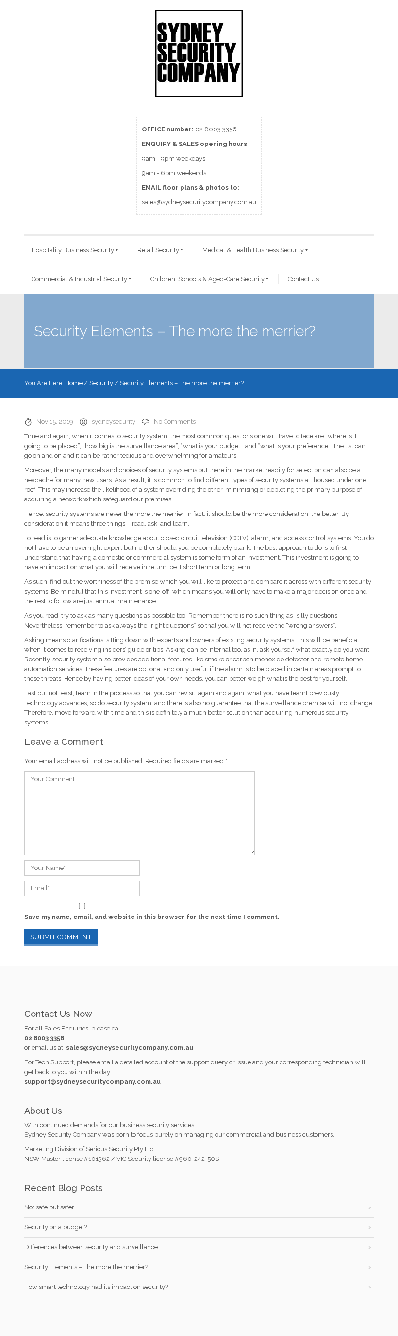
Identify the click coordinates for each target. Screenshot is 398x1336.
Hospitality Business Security (75, 250)
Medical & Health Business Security (255, 250)
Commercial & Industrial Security (81, 279)
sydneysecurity (113, 421)
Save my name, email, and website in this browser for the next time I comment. (152, 916)
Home (74, 382)
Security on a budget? (55, 1227)
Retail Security (160, 250)
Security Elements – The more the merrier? (86, 1267)
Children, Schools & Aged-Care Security (209, 279)
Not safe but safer (49, 1207)
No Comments (175, 421)
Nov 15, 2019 (54, 421)
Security (101, 382)
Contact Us (303, 279)
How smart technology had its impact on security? (96, 1286)
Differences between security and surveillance (91, 1247)
